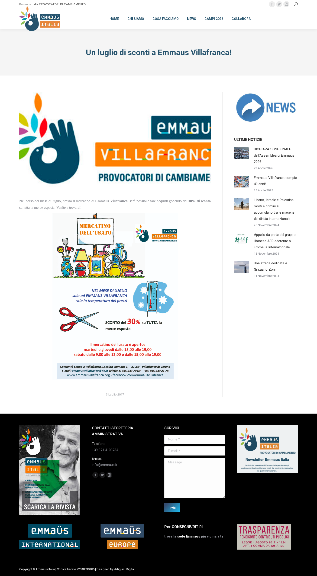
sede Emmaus (188, 536)
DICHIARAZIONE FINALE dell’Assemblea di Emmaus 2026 (274, 155)
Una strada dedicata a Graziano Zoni (270, 266)
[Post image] (241, 153)
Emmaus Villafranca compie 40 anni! (275, 181)
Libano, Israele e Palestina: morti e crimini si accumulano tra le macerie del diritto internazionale (274, 209)
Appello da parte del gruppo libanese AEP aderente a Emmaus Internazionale (275, 241)
